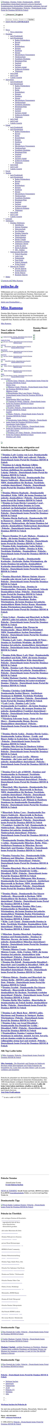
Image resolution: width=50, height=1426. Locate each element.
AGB (8, 1388)
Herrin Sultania (20, 235)
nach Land (14, 75)
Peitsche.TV (10, 1390)
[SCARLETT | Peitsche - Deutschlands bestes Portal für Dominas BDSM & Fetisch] (25, 997)
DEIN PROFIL (17, 22)
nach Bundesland (16, 38)
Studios (8, 173)
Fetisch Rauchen (21, 254)
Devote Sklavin (20, 268)
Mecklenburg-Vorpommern (25, 55)
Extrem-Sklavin (20, 271)
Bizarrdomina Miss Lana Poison (18, 399)
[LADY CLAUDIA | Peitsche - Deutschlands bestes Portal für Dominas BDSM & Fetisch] (25, 571)
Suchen (31, 19)
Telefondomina (20, 237)
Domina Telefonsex (17, 223)
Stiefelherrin (19, 225)
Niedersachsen (20, 57)
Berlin (17, 44)
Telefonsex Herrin (21, 244)
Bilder (8, 277)
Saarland (18, 63)
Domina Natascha (21, 233)
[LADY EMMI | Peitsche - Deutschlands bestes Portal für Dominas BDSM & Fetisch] (25, 929)
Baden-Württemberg (22, 40)
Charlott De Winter (13, 406)
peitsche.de (9, 286)
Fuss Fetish (19, 260)
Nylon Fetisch (20, 264)
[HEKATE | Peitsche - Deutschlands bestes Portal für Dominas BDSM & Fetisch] (25, 985)
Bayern (17, 42)
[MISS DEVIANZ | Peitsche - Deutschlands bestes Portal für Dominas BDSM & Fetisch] (25, 754)
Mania (8, 418)
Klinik (8, 125)
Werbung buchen (12, 1381)
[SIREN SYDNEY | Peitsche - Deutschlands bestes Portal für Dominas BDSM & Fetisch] (25, 624)
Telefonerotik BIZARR (18, 252)
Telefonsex (10, 221)
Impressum (10, 1383)
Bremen (18, 48)
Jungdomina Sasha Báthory (16, 424)
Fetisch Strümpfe (21, 262)
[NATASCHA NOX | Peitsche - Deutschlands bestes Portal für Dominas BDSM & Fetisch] (25, 865)
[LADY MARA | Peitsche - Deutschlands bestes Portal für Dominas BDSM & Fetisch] (25, 675)
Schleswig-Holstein (22, 69)
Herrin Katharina (21, 248)
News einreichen (16, 32)
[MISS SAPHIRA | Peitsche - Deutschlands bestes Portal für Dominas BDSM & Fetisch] (25, 1008)
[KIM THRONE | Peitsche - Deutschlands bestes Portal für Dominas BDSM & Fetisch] (25, 637)
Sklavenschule (20, 229)
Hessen (17, 53)
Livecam (9, 219)
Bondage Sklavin (21, 275)
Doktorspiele (19, 258)
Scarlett (9, 412)
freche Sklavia (20, 273)
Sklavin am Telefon (17, 266)
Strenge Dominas (21, 227)
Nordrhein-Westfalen (22, 59)
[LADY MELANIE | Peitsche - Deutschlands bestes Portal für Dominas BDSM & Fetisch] (25, 807)
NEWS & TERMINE (9, 1191)
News (8, 30)
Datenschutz (10, 1386)
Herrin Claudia (20, 239)
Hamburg (18, 51)
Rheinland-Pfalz (21, 61)
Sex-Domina (19, 231)
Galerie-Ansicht (16, 78)
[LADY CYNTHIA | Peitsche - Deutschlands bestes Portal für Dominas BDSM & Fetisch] (25, 850)
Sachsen (18, 65)
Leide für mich (20, 246)
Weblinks (9, 1392)
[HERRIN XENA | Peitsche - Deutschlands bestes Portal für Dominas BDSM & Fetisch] (25, 594)
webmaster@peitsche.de (13, 1417)
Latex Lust (19, 256)
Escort (8, 171)
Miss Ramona (12, 308)
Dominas (9, 34)
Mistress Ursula (12, 391)
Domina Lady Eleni (13, 437)
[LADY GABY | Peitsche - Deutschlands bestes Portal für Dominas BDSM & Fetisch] (25, 650)
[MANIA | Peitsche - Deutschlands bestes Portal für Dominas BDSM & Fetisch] (25, 904)
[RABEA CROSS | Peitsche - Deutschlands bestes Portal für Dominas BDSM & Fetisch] (25, 822)
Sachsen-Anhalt (21, 67)
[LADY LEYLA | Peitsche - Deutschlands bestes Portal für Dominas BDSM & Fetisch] (25, 716)
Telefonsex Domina (22, 241)
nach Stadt (14, 73)
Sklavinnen (10, 80)
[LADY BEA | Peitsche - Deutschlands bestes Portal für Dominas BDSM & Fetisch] (25, 612)
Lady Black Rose (12, 430)
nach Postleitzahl (16, 36)
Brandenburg (20, 46)
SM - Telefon (20, 250)
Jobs (7, 1394)
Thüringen (19, 71)
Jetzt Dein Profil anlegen (10, 1092)
